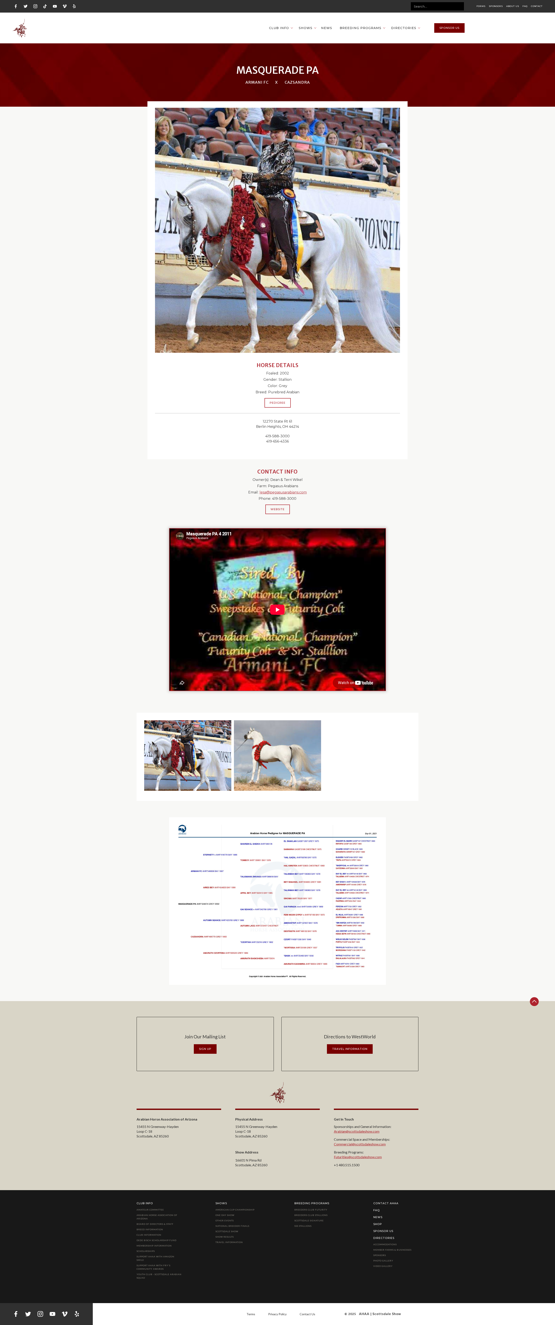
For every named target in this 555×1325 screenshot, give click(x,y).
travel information (349, 1049)
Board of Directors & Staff (155, 1224)
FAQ (524, 6)
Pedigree (278, 402)
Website (278, 509)
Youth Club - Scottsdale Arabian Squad (159, 1276)
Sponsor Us (383, 1231)
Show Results (224, 1236)
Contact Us (307, 1314)
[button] (279, 28)
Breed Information (150, 1229)
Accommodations (385, 1244)
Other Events (224, 1220)
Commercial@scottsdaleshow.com (360, 1144)
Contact (536, 6)
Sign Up (205, 1049)
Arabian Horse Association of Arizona (157, 1217)
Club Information (149, 1235)
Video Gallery (383, 1266)
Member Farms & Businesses (392, 1249)
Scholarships (146, 1251)
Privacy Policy (277, 1314)
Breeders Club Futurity (310, 1209)
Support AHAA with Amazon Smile (155, 1258)
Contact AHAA (385, 1203)
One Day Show (224, 1215)
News (326, 28)
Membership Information (154, 1245)
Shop (377, 1224)
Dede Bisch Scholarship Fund (156, 1240)
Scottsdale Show (226, 1231)
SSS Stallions (303, 1226)
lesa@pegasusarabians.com (283, 492)
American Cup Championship (235, 1209)
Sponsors (496, 6)
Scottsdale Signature (309, 1220)
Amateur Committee (150, 1209)
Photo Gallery (383, 1260)
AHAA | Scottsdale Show (380, 1314)
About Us (512, 6)
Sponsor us (449, 27)
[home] (19, 28)
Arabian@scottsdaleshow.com (356, 1131)
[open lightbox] (187, 755)
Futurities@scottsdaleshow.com (358, 1157)
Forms (481, 6)
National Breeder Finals (232, 1226)
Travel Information (229, 1242)
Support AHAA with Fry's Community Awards (153, 1267)
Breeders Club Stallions (311, 1215)
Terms (250, 1314)
